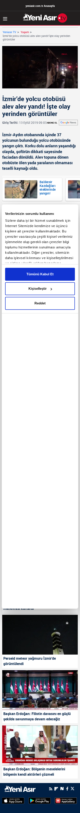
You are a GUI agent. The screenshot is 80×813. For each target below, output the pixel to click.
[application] (40, 406)
